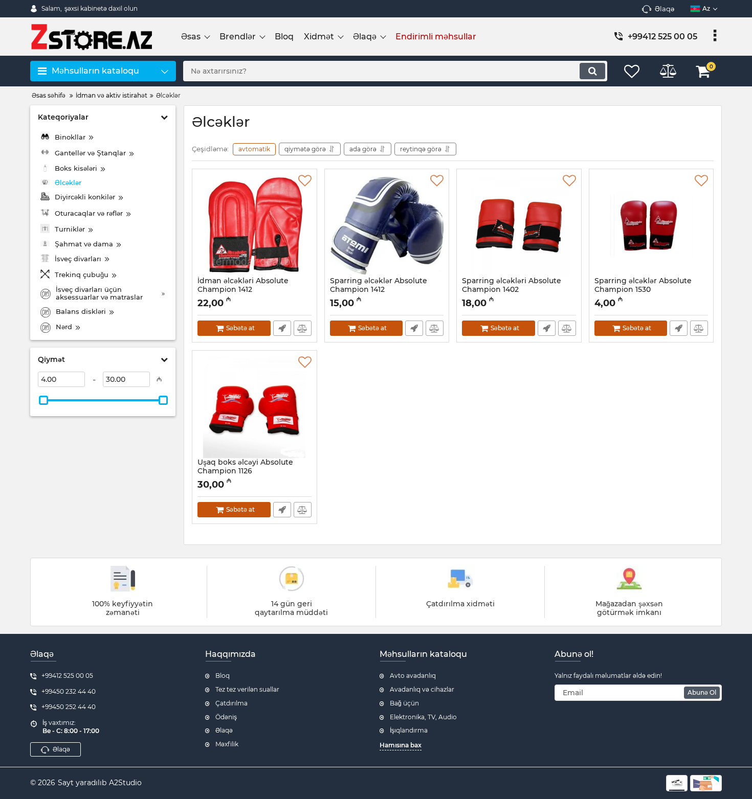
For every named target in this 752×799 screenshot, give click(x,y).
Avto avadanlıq (413, 675)
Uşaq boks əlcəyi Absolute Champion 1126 (245, 471)
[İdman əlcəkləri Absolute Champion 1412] (254, 225)
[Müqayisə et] (303, 328)
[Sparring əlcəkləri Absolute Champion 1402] (519, 225)
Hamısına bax (401, 745)
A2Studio (125, 782)
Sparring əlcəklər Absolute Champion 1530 (643, 290)
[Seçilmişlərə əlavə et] (305, 181)
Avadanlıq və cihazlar (422, 689)
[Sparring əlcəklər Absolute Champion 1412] (387, 225)
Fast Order (282, 328)
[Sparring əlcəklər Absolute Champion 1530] (651, 225)
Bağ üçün (404, 703)
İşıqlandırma (409, 730)
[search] (592, 71)
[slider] (43, 400)
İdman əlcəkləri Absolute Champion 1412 (243, 290)
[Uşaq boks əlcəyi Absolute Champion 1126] (254, 407)
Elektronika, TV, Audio (423, 717)
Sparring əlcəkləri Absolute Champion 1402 (511, 290)
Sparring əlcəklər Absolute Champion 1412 (378, 290)
